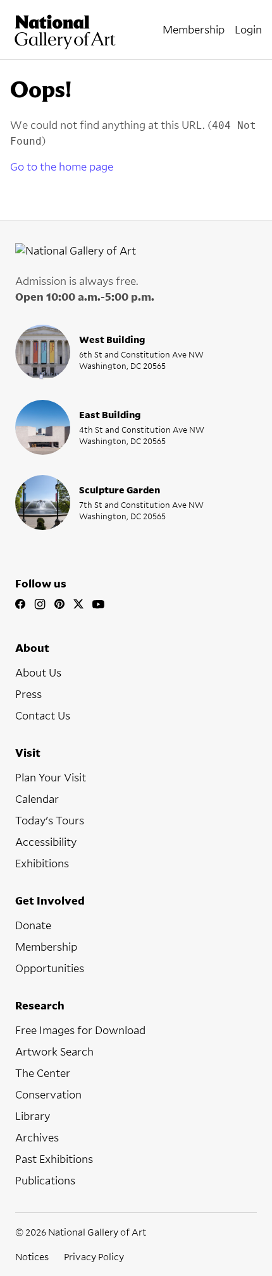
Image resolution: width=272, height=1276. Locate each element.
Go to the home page (61, 166)
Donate (33, 925)
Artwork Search (54, 1051)
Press (28, 694)
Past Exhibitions (54, 1159)
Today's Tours (49, 820)
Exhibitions (42, 863)
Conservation (48, 1094)
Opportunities (49, 968)
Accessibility (46, 841)
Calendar (37, 798)
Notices (32, 1256)
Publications (45, 1180)
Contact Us (42, 715)
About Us (38, 672)
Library (32, 1116)
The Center (42, 1073)
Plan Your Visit (50, 777)
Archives (37, 1137)
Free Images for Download (80, 1030)
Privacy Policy (94, 1256)
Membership (46, 946)
